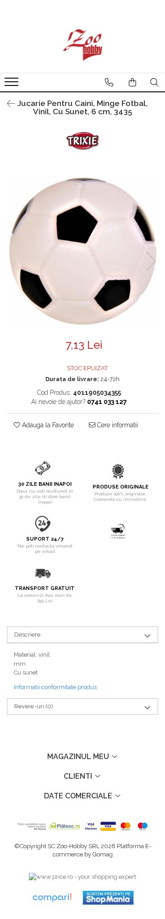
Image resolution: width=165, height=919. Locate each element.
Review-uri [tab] (33, 706)
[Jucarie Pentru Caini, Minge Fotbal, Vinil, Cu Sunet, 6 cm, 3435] (82, 251)
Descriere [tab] (27, 634)
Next (150, 261)
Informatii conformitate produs (55, 687)
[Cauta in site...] (154, 82)
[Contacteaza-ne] (109, 82)
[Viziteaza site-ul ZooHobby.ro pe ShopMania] (108, 898)
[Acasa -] (82, 45)
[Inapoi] (7, 103)
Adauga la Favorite (47, 425)
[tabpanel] (82, 251)
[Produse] (13, 84)
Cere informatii (116, 425)
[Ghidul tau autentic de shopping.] (52, 898)
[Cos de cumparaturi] (132, 82)
